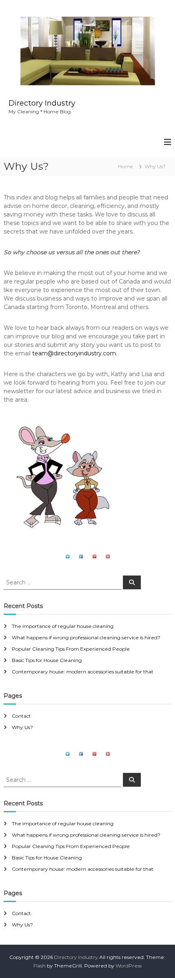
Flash (39, 966)
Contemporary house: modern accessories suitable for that (82, 672)
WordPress (129, 966)
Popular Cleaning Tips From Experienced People (71, 649)
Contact (21, 716)
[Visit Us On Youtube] (107, 556)
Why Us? (22, 727)
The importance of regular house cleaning (63, 626)
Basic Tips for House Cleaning (47, 660)
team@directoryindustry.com (74, 353)
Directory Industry (42, 103)
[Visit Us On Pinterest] (94, 556)
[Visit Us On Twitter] (67, 556)
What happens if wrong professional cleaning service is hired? (86, 637)
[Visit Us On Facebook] (81, 556)
